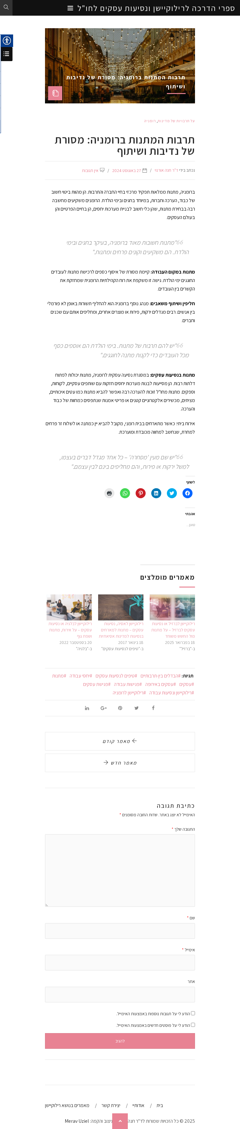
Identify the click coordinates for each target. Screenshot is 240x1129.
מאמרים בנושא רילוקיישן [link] (67, 1105)
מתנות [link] (58, 675)
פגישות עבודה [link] (126, 684)
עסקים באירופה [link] (159, 684)
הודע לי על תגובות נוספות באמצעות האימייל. (153, 1014)
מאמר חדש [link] (123, 763)
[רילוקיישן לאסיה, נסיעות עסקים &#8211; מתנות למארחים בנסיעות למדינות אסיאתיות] (120, 607)
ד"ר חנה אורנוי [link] (166, 170)
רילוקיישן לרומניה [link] (128, 692)
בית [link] (160, 1105)
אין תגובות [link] (90, 170)
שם (191, 918)
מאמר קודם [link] (117, 741)
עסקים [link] (185, 684)
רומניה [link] (150, 121)
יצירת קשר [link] (111, 1105)
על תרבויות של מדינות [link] (176, 121)
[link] (120, 8)
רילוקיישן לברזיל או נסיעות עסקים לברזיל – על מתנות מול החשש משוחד (173, 630)
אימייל (188, 950)
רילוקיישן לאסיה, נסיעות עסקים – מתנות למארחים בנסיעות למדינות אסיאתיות (121, 630)
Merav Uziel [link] (77, 1121)
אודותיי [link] (138, 1105)
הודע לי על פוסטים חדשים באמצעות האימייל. (153, 1025)
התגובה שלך (183, 829)
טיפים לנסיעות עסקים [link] (115, 675)
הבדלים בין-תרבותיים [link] (159, 675)
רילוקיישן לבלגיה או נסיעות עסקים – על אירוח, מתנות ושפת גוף (70, 630)
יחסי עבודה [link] (80, 675)
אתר (191, 981)
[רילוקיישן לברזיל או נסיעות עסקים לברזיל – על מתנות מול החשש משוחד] (172, 607)
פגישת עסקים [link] (95, 684)
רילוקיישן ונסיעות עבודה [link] (170, 692)
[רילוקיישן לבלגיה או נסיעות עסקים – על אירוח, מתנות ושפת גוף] (69, 607)
